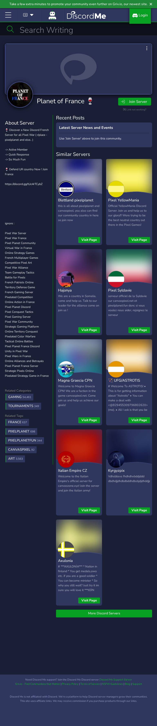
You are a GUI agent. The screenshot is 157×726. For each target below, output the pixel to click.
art (15, 458)
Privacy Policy (70, 684)
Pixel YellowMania (123, 200)
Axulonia (65, 560)
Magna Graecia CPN (75, 380)
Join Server (138, 101)
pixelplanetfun (25, 440)
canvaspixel (21, 449)
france (17, 422)
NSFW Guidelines (112, 684)
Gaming (19, 397)
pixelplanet (21, 431)
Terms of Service (90, 684)
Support (137, 684)
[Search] (10, 29)
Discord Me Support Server (115, 680)
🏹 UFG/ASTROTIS (124, 380)
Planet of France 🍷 (65, 101)
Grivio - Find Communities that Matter (37, 684)
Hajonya (65, 290)
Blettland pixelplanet (75, 200)
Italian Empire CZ (72, 470)
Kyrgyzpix (116, 470)
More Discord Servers (104, 613)
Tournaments (23, 406)
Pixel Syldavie (120, 290)
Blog (127, 684)
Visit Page (89, 240)
